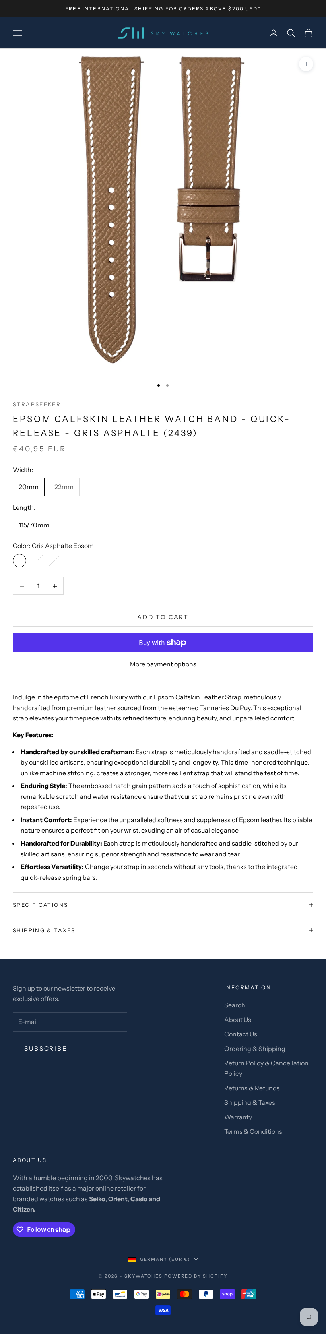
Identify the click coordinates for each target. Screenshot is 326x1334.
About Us (237, 1020)
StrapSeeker (37, 404)
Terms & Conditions (253, 1131)
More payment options (163, 664)
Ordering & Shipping (254, 1049)
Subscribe (45, 1048)
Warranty (238, 1117)
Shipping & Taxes (249, 1102)
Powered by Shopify (195, 1276)
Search (234, 1005)
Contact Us (240, 1034)
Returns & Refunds (252, 1088)
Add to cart (163, 617)
